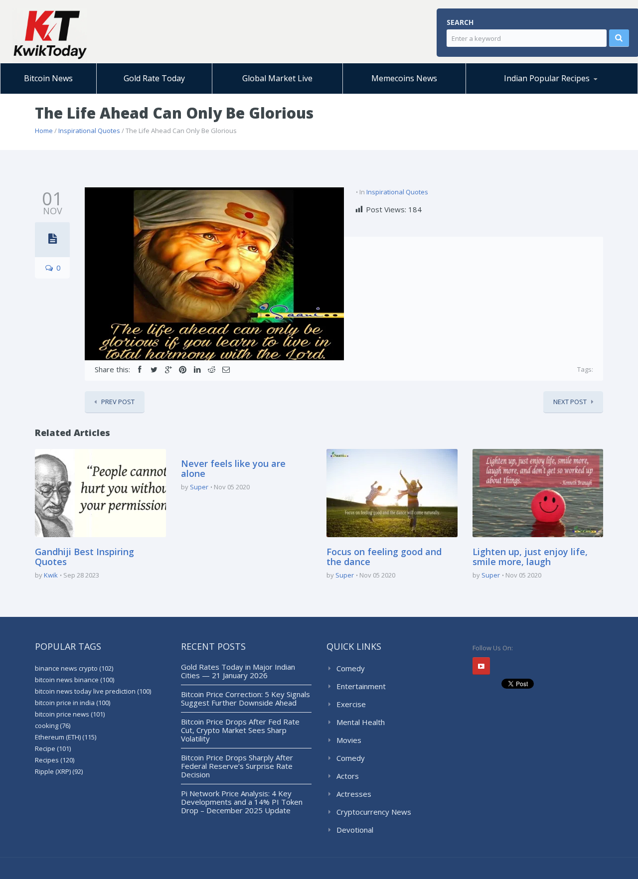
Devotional (354, 830)
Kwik (51, 575)
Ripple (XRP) (59, 771)
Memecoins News (404, 78)
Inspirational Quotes (89, 130)
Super (199, 486)
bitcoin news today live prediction (93, 691)
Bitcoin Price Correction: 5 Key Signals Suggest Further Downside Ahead (245, 698)
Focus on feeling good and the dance (384, 557)
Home (44, 130)
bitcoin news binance (74, 679)
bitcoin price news (70, 714)
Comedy (350, 668)
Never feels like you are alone (233, 468)
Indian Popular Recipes (547, 78)
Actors (347, 776)
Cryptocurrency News (373, 812)
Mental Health (360, 722)
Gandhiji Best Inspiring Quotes (84, 557)
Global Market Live (277, 78)
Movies (348, 740)
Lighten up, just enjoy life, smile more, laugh (530, 557)
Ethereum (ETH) (65, 736)
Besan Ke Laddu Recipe (521, 92)
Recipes (54, 759)
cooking (52, 725)
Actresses (353, 794)
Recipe (53, 748)
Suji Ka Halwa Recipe (512, 93)
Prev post (118, 401)
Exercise (351, 704)
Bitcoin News (48, 78)
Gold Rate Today (154, 78)
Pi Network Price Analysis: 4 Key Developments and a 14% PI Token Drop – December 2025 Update (242, 801)
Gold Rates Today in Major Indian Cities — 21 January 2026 (238, 671)
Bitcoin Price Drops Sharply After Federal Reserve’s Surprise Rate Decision (237, 765)
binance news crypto (74, 668)
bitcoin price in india (72, 702)
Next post (570, 401)
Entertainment (361, 686)
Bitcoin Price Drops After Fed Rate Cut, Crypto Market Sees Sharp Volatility (240, 730)
